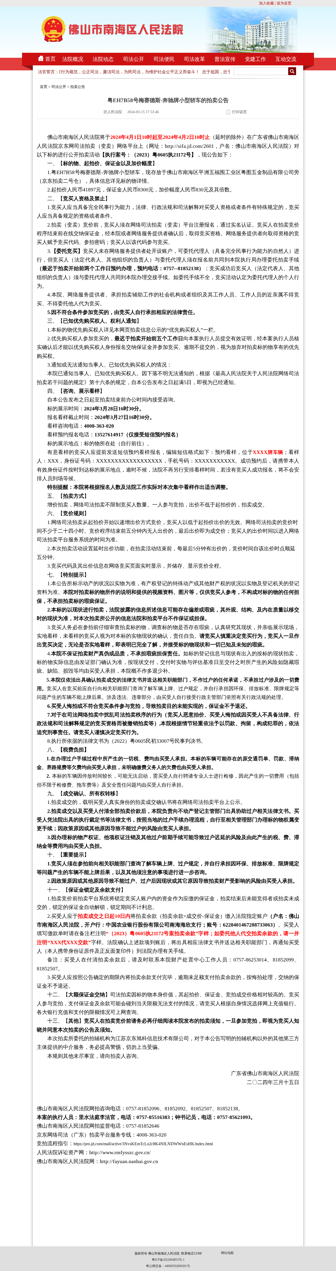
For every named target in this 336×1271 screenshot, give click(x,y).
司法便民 (164, 59)
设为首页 (284, 3)
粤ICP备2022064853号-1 (168, 1260)
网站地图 (227, 1253)
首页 (50, 59)
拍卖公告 (77, 87)
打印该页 (239, 112)
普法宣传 (224, 59)
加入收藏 (266, 3)
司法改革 (194, 59)
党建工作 (255, 59)
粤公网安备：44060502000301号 (168, 1266)
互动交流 (285, 59)
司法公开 (133, 59)
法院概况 (72, 59)
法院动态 (103, 59)
